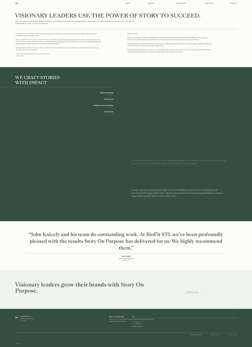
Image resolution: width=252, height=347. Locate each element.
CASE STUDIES (181, 3)
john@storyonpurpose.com (26, 318)
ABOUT (127, 3)
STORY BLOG (209, 3)
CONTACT (233, 3)
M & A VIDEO (232, 335)
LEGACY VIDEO (215, 335)
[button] (193, 292)
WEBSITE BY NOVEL (18, 343)
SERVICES (151, 3)
